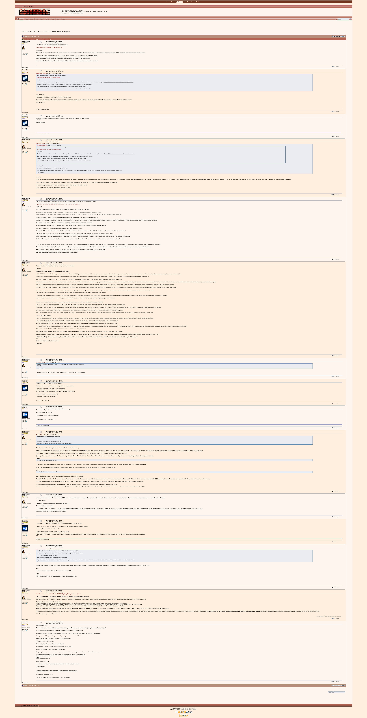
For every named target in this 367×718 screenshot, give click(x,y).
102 (38, 36)
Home (168, 2)
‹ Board (28, 705)
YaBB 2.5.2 (192, 708)
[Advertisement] (183, 24)
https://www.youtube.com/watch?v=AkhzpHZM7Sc (49, 47)
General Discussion (39, 31)
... (28, 36)
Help (37, 19)
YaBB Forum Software (175, 709)
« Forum (24, 705)
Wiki (185, 2)
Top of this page (34, 705)
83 (34, 36)
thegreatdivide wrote (41, 73)
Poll (188, 2)
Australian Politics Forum (27, 31)
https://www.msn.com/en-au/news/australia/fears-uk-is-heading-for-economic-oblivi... (58, 204)
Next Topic (342, 33)
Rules (53, 19)
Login (75, 10)
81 (31, 36)
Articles (173, 2)
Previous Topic (336, 33)
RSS (82, 11)
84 (35, 36)
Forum (179, 2)
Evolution (80, 13)
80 (30, 36)
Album (32, 19)
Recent (47, 19)
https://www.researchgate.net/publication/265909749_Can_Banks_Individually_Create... (59, 594)
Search (41, 19)
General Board (48, 31)
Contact (198, 2)
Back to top (25, 67)
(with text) (78, 11)
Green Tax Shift (74, 13)
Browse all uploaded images (100, 11)
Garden (193, 2)
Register (81, 10)
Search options (88, 11)
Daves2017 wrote (40, 143)
